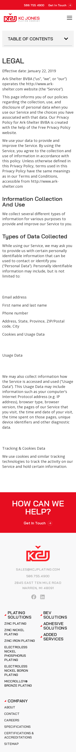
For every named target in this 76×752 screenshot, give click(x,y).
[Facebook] (33, 596)
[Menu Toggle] (69, 18)
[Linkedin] (42, 596)
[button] (66, 39)
